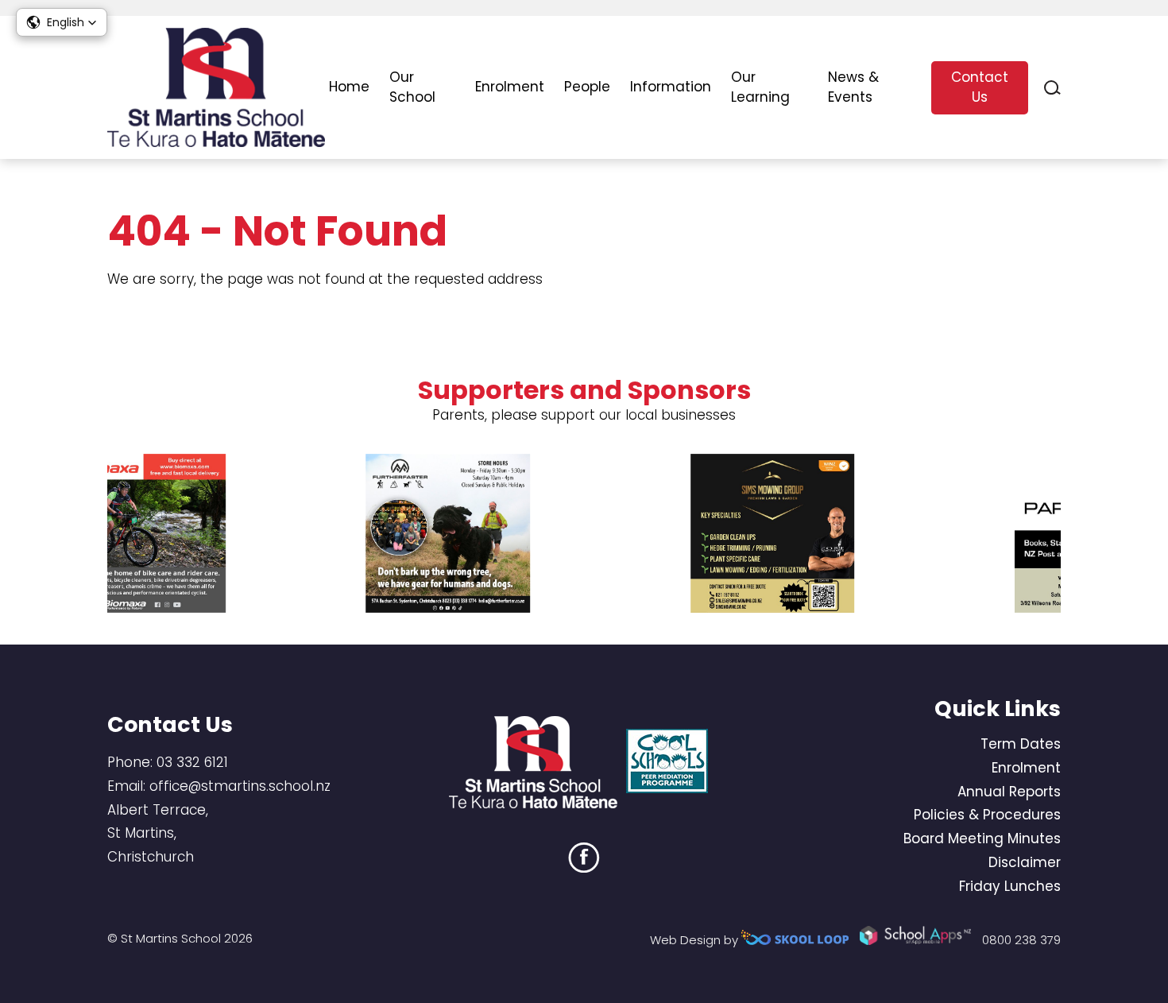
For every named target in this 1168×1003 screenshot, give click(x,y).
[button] (61, 22)
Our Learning (760, 87)
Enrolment (509, 86)
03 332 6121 (192, 762)
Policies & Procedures (987, 814)
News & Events (853, 87)
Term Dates (1020, 743)
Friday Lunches (1010, 886)
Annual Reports (1009, 791)
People (587, 86)
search (1052, 87)
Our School (412, 87)
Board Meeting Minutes (982, 838)
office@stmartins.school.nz (240, 786)
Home (349, 86)
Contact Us (979, 87)
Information (670, 86)
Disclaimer (1024, 862)
